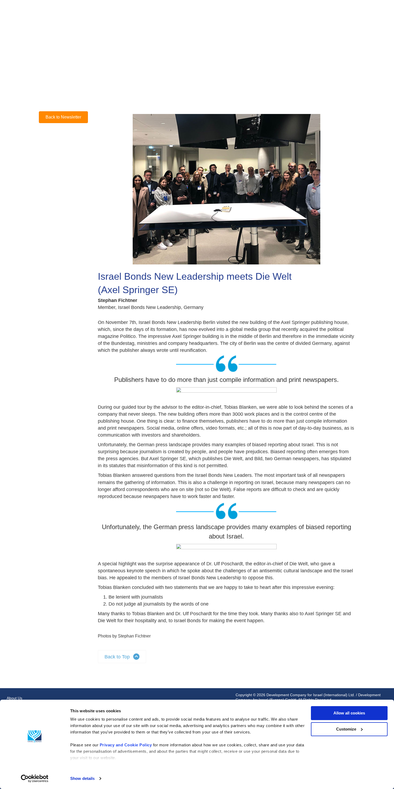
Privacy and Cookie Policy (126, 745)
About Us (14, 698)
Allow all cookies (349, 713)
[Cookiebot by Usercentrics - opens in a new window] (34, 779)
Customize (346, 729)
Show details (82, 778)
